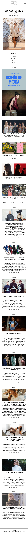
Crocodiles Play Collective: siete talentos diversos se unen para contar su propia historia (14, 404)
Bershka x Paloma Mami (14, 333)
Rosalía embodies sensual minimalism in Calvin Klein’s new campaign (14, 439)
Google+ (2, 534)
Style (14, 207)
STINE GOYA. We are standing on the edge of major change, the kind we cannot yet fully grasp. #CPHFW (14, 135)
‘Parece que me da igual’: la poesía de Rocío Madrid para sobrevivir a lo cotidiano (14, 157)
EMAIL (14, 63)
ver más (17, 272)
